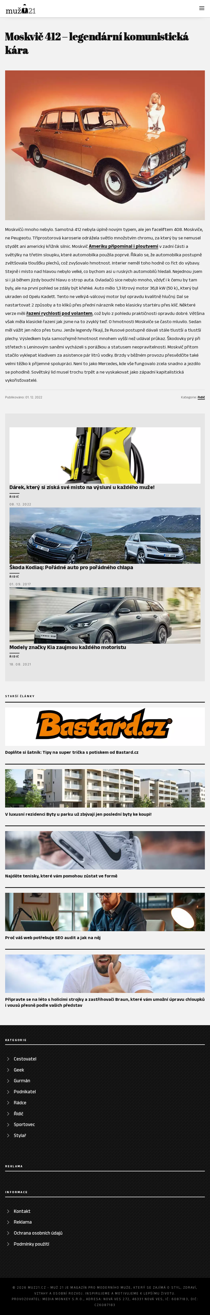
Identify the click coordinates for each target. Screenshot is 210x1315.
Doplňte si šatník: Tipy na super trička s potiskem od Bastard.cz (72, 752)
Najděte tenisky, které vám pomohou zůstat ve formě (61, 875)
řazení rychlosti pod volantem (59, 313)
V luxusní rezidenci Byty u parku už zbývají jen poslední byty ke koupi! (78, 814)
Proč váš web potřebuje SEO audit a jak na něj (53, 937)
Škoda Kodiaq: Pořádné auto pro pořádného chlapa (71, 567)
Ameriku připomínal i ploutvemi (123, 246)
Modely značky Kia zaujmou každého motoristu (67, 647)
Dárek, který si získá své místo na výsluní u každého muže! (82, 487)
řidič (201, 397)
